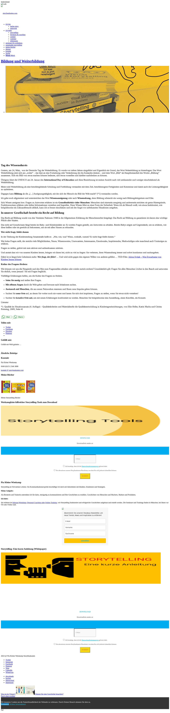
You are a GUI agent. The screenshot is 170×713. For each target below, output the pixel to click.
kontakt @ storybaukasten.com (12, 370)
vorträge (13, 39)
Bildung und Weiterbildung (22, 61)
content (12, 37)
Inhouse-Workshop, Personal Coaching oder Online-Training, (34, 503)
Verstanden (5, 704)
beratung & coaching (17, 35)
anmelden (85, 541)
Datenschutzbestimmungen (90, 466)
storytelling (14, 33)
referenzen (14, 41)
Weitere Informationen (17, 704)
